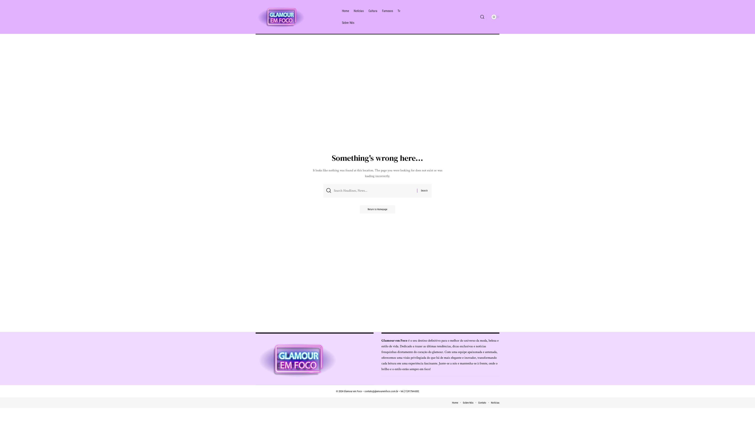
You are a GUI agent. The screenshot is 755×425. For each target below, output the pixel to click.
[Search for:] (374, 191)
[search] (482, 17)
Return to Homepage (377, 209)
